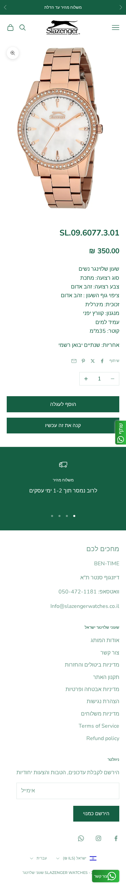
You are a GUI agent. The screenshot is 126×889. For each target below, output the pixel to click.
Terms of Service (99, 726)
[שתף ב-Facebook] (102, 361)
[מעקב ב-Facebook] (116, 838)
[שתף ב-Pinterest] (83, 361)
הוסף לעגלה (63, 404)
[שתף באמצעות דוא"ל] (74, 361)
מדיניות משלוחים (100, 714)
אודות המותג (105, 640)
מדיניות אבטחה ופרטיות (92, 689)
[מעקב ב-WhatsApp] (81, 838)
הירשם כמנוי (96, 813)
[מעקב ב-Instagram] (98, 838)
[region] (63, 482)
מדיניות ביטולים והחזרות (92, 665)
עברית (42, 858)
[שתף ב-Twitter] (92, 361)
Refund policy (102, 738)
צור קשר (109, 653)
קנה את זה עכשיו (63, 425)
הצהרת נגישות (103, 701)
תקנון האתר (106, 677)
